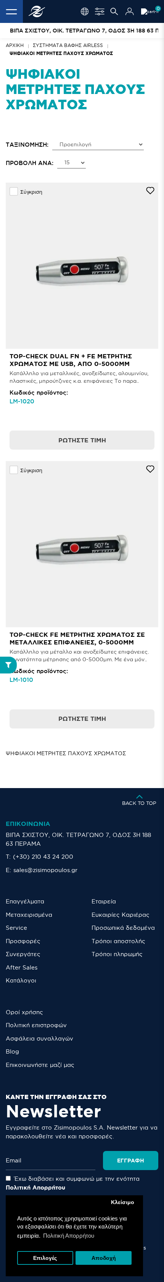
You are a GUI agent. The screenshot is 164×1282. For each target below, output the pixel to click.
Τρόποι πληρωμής (117, 954)
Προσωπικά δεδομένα (123, 927)
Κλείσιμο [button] (122, 1202)
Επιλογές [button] (45, 1258)
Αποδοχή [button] (104, 1258)
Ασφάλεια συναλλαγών (39, 1038)
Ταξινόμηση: (27, 144)
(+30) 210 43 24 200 (43, 856)
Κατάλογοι (21, 980)
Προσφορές (23, 941)
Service (16, 927)
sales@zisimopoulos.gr (45, 870)
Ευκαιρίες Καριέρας (121, 914)
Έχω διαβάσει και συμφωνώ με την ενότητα (73, 1183)
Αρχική (15, 45)
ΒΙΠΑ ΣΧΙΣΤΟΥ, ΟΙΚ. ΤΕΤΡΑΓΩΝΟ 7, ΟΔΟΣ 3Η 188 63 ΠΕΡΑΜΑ (78, 839)
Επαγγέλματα (25, 901)
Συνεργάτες (23, 954)
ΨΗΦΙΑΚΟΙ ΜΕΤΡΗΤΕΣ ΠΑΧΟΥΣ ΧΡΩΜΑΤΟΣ (61, 53)
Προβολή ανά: (29, 163)
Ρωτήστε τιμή (82, 440)
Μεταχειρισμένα (29, 914)
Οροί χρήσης (24, 1012)
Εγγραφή (130, 1160)
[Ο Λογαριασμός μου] (129, 11)
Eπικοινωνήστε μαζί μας (40, 1065)
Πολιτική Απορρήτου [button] (68, 1235)
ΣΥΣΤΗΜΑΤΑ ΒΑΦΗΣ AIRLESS (68, 45)
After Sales (21, 967)
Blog (12, 1051)
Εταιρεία (104, 901)
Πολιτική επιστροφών (36, 1025)
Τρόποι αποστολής (118, 941)
